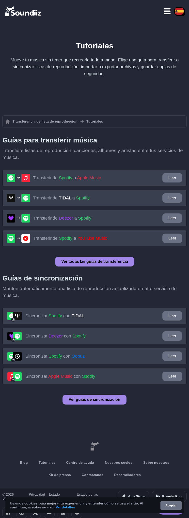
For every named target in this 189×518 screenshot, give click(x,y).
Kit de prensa (59, 475)
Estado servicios (56, 496)
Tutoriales (47, 462)
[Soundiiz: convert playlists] (94, 446)
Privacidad (37, 494)
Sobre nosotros (156, 462)
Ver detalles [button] (65, 507)
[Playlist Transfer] (23, 11)
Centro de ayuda (80, 462)
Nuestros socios (118, 462)
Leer (172, 178)
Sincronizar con (54, 315)
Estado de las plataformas (87, 496)
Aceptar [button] (171, 505)
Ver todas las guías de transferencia (94, 261)
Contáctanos (92, 475)
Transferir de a (67, 177)
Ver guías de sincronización (94, 399)
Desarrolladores (127, 475)
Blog (24, 462)
